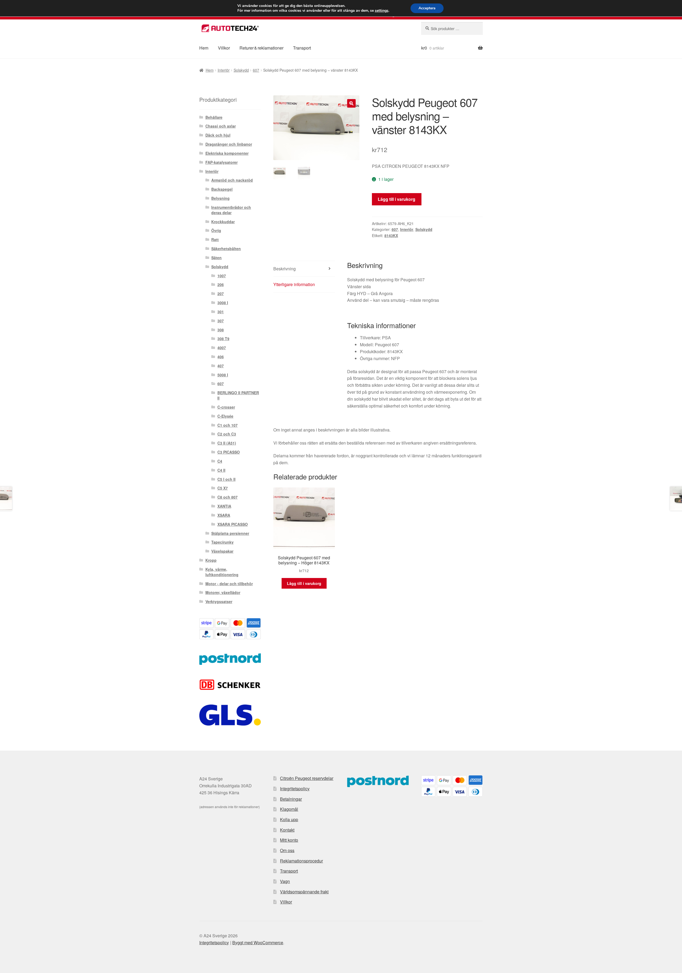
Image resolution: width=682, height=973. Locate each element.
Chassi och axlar (220, 126)
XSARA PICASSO (232, 524)
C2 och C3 (226, 434)
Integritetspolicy (295, 788)
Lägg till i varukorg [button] (304, 583)
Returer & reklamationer (261, 48)
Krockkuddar (223, 221)
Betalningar (291, 799)
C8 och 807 (227, 497)
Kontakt (287, 830)
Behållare (213, 117)
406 (220, 356)
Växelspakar (222, 551)
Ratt (215, 239)
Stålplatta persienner (230, 533)
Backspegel (222, 189)
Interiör (224, 70)
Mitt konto (289, 840)
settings (381, 10)
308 (220, 329)
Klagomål (289, 809)
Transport (302, 48)
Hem (203, 48)
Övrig (216, 230)
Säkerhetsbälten (226, 248)
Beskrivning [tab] (284, 269)
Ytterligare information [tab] (294, 284)
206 (220, 284)
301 (220, 311)
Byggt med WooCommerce (257, 942)
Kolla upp (289, 819)
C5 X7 (222, 488)
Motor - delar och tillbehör (229, 583)
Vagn (285, 881)
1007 (221, 275)
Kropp (211, 560)
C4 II (221, 470)
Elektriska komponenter (227, 153)
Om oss (287, 850)
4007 (221, 347)
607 (256, 70)
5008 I (222, 374)
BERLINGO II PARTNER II (238, 395)
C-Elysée (225, 416)
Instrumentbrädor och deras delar (231, 210)
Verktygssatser (218, 601)
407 (220, 365)
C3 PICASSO (228, 452)
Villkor (224, 48)
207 (220, 293)
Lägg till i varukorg (396, 199)
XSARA (223, 515)
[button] (351, 103)
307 (220, 320)
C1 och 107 (227, 425)
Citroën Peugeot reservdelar (306, 778)
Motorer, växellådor (222, 592)
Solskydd (241, 70)
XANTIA (224, 506)
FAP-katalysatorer (221, 162)
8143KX (391, 235)
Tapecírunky (222, 542)
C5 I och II (226, 479)
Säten (216, 257)
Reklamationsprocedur (301, 861)
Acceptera (427, 8)
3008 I (222, 302)
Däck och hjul (217, 135)
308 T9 (223, 338)
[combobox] (452, 28)
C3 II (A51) (226, 443)
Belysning (220, 198)
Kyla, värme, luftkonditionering (221, 572)
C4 (219, 461)
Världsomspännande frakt (304, 892)
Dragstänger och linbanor (228, 144)
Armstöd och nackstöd (232, 180)
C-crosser (226, 407)
